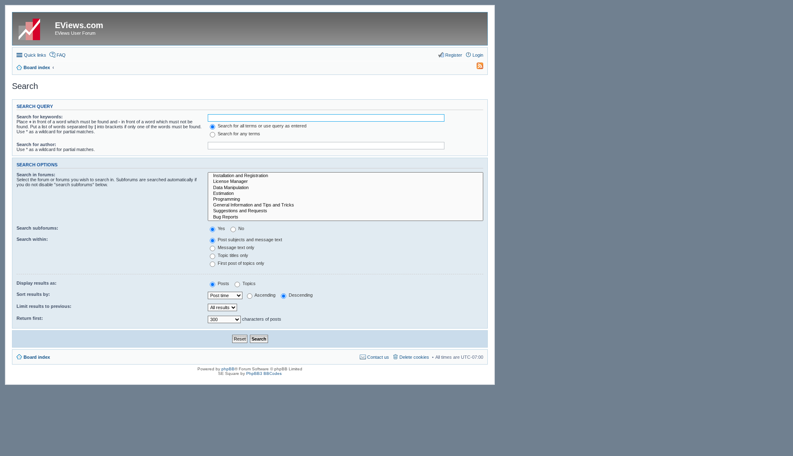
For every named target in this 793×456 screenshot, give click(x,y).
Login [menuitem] (477, 55)
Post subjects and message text (249, 239)
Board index (37, 357)
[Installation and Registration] (345, 176)
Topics (248, 283)
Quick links (35, 55)
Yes (220, 228)
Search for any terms (238, 133)
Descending (300, 295)
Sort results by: (33, 294)
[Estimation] (345, 194)
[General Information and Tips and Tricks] (345, 205)
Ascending (264, 295)
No (240, 228)
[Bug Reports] (345, 217)
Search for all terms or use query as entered (261, 125)
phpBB (228, 369)
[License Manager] (345, 182)
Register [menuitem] (453, 55)
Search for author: (36, 144)
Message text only (235, 247)
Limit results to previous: (44, 306)
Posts (222, 283)
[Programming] (345, 199)
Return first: (30, 318)
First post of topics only (240, 263)
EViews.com (79, 25)
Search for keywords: (40, 116)
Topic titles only (232, 255)
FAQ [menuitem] (61, 55)
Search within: (32, 239)
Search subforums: (37, 228)
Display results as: (37, 283)
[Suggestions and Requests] (345, 211)
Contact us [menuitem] (378, 357)
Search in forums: (36, 174)
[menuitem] (476, 67)
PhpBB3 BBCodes (264, 373)
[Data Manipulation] (345, 188)
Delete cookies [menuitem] (414, 357)
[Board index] (34, 27)
